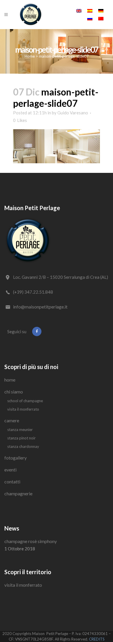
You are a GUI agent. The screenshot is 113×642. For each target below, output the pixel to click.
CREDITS (97, 639)
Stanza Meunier (20, 429)
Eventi (10, 469)
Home (30, 56)
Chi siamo (13, 391)
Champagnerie (18, 493)
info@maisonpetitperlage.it (40, 306)
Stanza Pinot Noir (21, 438)
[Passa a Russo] (89, 18)
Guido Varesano (72, 112)
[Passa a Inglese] (78, 10)
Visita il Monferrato (23, 409)
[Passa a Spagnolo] (89, 10)
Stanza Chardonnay (23, 446)
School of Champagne (25, 400)
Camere (11, 420)
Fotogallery (15, 457)
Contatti (12, 481)
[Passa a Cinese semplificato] (100, 18)
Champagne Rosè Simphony (30, 541)
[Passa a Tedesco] (100, 10)
